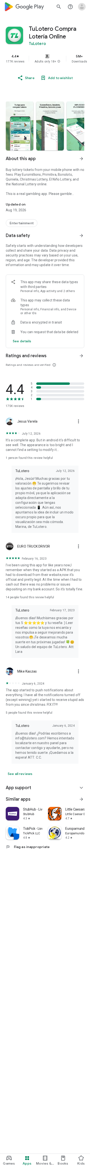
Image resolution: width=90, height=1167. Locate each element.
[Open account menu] (82, 6)
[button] (58, 61)
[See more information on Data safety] (81, 235)
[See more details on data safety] (22, 341)
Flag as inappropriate (28, 847)
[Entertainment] (21, 223)
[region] (45, 58)
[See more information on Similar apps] (81, 799)
